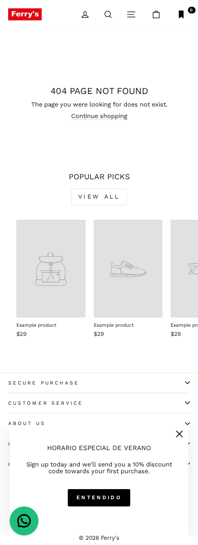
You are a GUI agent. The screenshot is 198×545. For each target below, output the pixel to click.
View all (99, 196)
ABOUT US (27, 423)
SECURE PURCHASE (43, 383)
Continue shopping (99, 116)
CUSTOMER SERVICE (45, 403)
